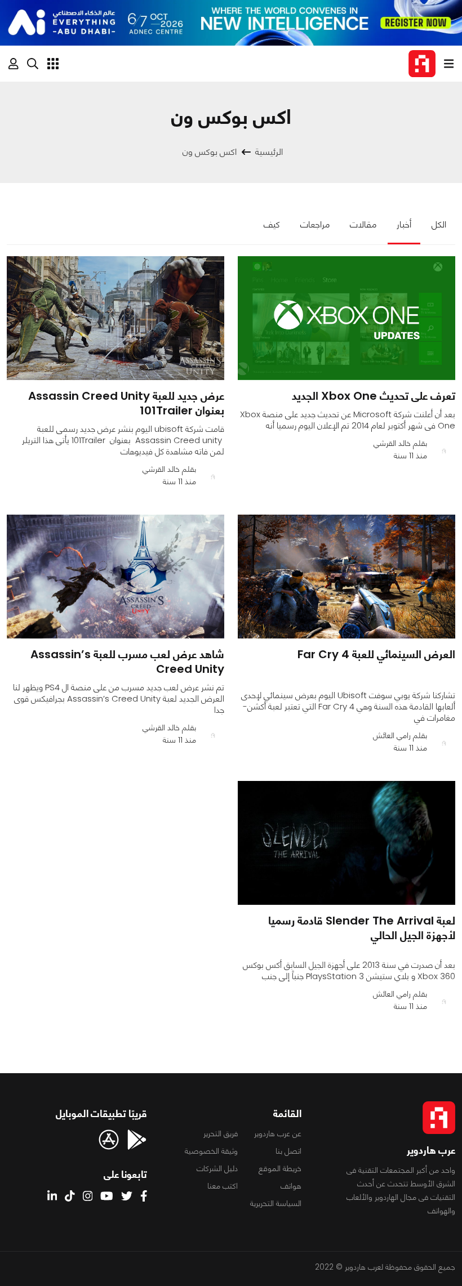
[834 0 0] (346, 318)
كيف (272, 224)
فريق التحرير (220, 1133)
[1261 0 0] (115, 318)
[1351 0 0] (346, 843)
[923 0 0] (346, 576)
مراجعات (315, 224)
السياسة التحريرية (275, 1203)
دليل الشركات (217, 1168)
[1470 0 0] (115, 576)
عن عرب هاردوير (277, 1133)
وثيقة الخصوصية (211, 1150)
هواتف (291, 1185)
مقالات (363, 224)
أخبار (404, 224)
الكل (439, 224)
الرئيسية (269, 151)
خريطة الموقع (280, 1168)
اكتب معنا (222, 1185)
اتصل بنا (288, 1150)
